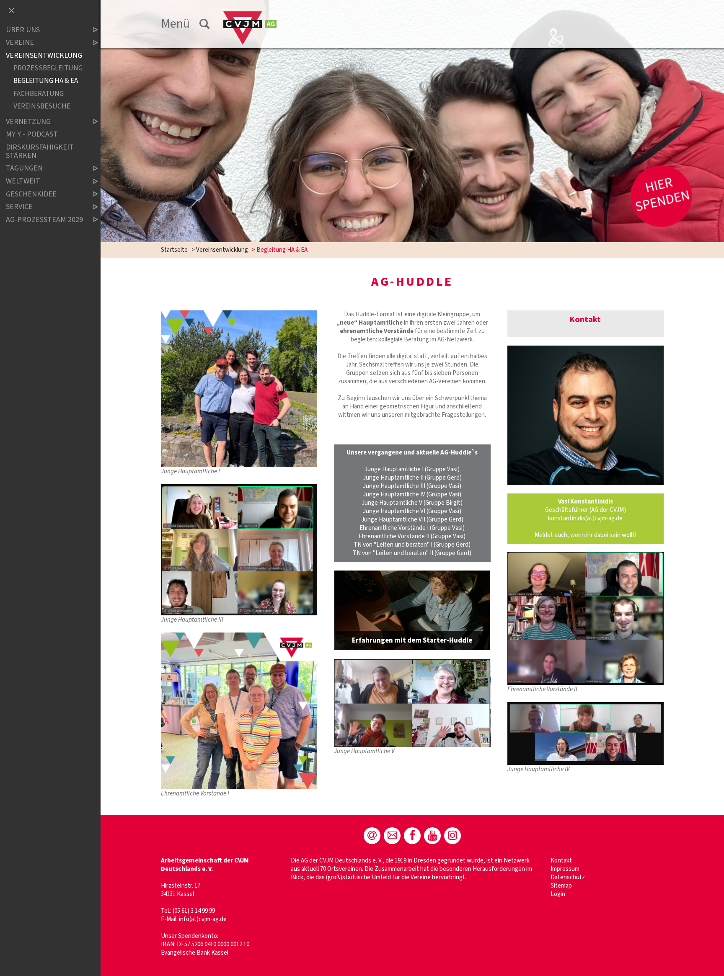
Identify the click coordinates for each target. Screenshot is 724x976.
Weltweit (23, 181)
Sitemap (561, 885)
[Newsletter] (392, 835)
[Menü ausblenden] (11, 11)
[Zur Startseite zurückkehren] (250, 15)
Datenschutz (568, 877)
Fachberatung (38, 93)
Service (19, 207)
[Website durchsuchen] (204, 24)
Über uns (23, 30)
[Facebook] (412, 835)
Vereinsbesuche (41, 106)
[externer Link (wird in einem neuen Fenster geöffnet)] (412, 610)
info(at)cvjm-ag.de (203, 919)
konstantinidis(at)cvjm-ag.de (585, 518)
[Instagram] (452, 835)
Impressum (565, 869)
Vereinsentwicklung (222, 249)
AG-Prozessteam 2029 (44, 220)
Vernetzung (28, 122)
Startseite (174, 249)
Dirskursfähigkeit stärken (40, 151)
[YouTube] (432, 835)
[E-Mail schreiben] (372, 835)
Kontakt (561, 860)
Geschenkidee (31, 194)
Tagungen (24, 168)
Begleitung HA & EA (45, 81)
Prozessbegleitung (48, 68)
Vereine (20, 43)
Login (558, 894)
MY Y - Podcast (32, 134)
